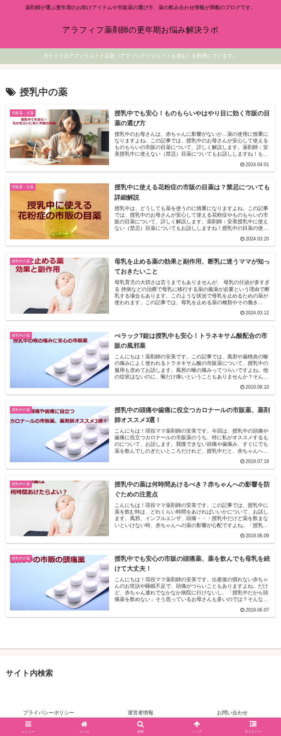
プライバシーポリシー (48, 713)
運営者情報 (140, 713)
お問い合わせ (232, 713)
